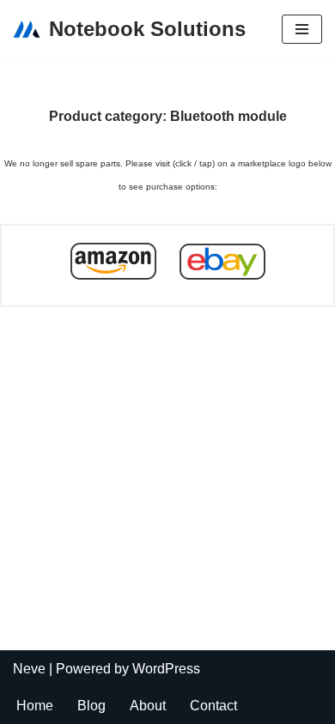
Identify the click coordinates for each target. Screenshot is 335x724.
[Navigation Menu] (302, 29)
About (148, 705)
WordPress (166, 668)
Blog (91, 705)
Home (34, 705)
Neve (29, 668)
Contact (213, 705)
